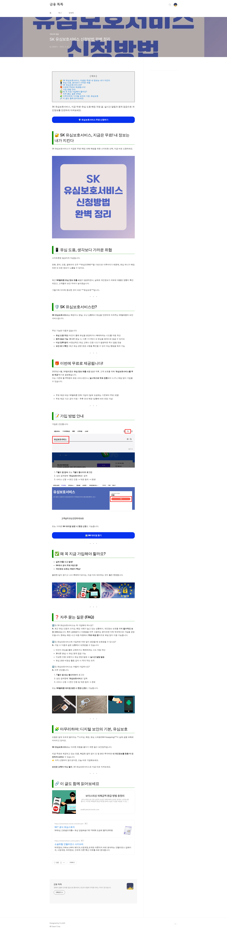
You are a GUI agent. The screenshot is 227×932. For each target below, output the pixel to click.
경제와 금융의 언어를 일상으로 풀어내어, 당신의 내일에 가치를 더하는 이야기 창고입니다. (82, 888)
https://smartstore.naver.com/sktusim (69, 824)
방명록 (71, 13)
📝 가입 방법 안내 (67, 89)
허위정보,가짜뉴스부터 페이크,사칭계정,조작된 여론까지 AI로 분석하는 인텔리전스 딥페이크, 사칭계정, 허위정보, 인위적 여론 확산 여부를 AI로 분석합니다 (93, 848)
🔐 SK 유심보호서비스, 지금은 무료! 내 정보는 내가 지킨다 (85, 80)
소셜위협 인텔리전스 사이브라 (69, 844)
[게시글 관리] (63, 862)
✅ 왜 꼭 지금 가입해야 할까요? (73, 91)
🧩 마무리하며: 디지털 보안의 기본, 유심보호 (79, 96)
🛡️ (93, 120)
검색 (170, 4)
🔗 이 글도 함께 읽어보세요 (72, 98)
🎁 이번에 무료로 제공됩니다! (72, 87)
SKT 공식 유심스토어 (65, 827)
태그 (60, 13)
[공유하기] (60, 862)
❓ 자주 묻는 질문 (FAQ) (70, 94)
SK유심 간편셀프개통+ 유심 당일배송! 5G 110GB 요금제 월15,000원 (84, 830)
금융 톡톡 (56, 4)
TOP (175, 924)
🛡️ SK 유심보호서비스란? (71, 85)
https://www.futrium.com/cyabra (67, 841)
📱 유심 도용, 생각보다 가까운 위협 (75, 82)
